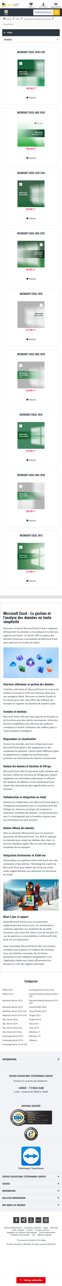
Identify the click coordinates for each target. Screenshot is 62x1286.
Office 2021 (7, 990)
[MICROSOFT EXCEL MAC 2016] (31, 495)
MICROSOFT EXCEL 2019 (31, 294)
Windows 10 (34, 1036)
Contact (29, 1230)
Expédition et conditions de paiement (22, 1233)
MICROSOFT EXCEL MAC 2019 (31, 354)
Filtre (9, 32)
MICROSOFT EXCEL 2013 (31, 535)
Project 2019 (35, 1019)
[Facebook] (16, 1220)
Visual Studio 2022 (37, 1007)
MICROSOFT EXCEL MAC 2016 (31, 475)
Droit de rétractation (47, 1233)
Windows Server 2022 (12, 1000)
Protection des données (20, 1235)
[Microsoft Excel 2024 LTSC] (31, 73)
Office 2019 (7, 994)
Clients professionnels (13, 1228)
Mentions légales (44, 1235)
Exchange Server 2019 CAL (15, 1044)
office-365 (54, 1228)
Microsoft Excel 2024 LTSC (31, 52)
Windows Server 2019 (12, 1007)
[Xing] (24, 1220)
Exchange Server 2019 (12, 1036)
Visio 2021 (34, 1024)
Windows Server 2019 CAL (14, 1015)
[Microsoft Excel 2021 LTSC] (31, 193)
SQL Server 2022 (10, 1019)
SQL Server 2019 (10, 1024)
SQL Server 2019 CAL (12, 1032)
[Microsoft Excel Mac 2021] (31, 254)
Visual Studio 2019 (37, 1011)
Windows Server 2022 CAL (14, 1011)
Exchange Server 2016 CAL (41, 990)
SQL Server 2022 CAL (12, 1028)
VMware (33, 1040)
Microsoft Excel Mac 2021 (31, 233)
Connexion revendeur (32, 1228)
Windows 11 (34, 1032)
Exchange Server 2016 (12, 1040)
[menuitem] (56, 5)
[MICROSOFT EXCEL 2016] (31, 435)
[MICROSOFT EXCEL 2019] (31, 314)
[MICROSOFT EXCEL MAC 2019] (31, 375)
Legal (45, 1228)
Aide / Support (18, 1230)
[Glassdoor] (31, 1220)
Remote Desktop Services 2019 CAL (43, 1001)
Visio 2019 (34, 1028)
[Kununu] (38, 1220)
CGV (34, 1235)
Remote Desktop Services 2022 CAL (43, 995)
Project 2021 (35, 1015)
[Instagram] (46, 1220)
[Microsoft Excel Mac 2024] (31, 133)
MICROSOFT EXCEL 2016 (31, 414)
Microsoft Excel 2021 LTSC (31, 173)
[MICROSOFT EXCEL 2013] (31, 556)
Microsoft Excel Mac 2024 (31, 112)
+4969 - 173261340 (31, 1088)
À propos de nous (42, 1230)
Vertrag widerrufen (33, 1280)
